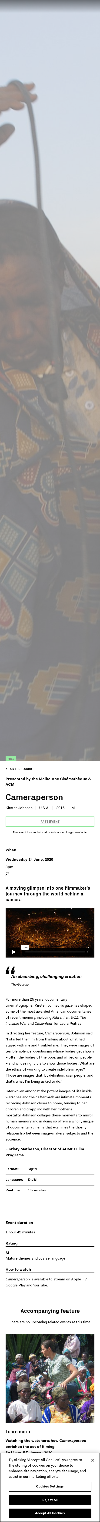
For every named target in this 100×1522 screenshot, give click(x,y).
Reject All (50, 1500)
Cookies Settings (50, 1486)
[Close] (92, 1460)
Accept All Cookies (50, 1513)
